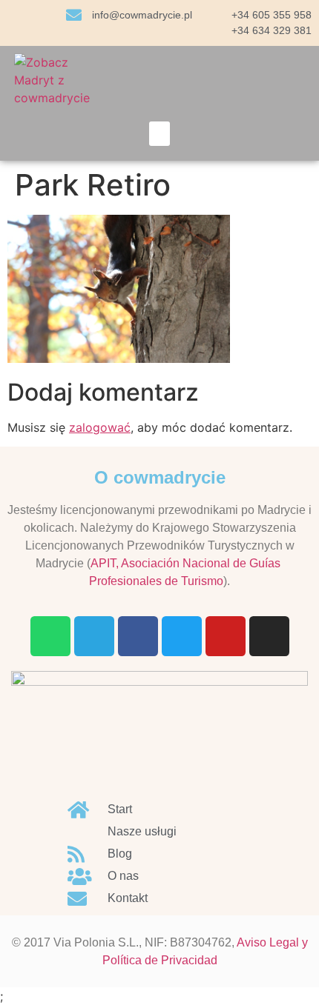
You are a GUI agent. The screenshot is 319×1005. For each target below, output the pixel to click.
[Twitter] (182, 636)
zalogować (100, 427)
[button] (159, 133)
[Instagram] (269, 636)
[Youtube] (225, 636)
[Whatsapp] (50, 636)
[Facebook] (138, 636)
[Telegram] (94, 636)
